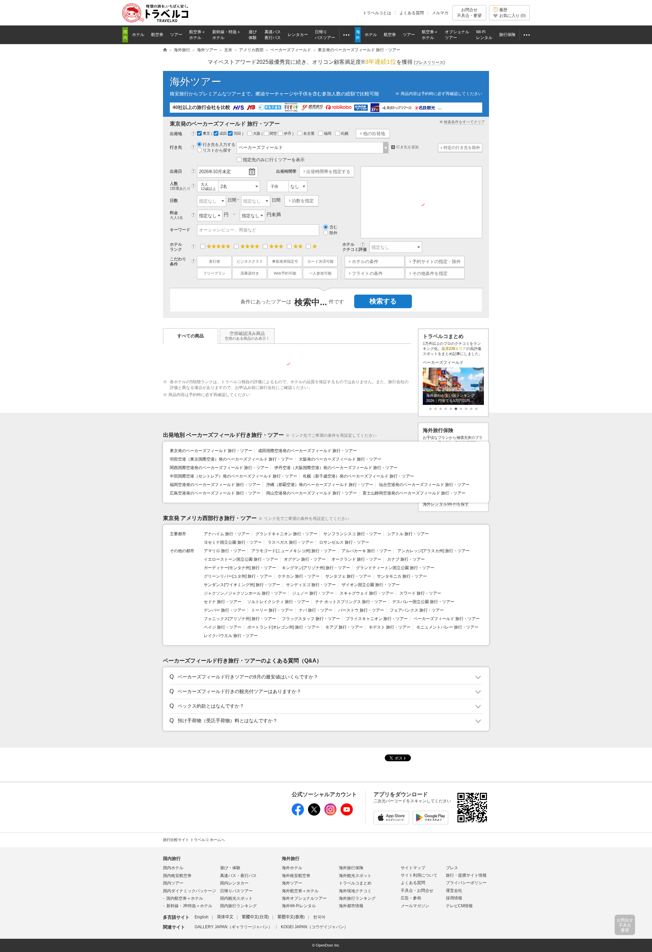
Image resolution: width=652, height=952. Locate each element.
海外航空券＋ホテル (300, 891)
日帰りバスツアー (236, 891)
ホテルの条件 (365, 261)
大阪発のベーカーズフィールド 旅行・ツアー (340, 459)
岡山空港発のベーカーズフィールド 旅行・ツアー (311, 493)
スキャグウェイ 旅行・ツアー (367, 593)
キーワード (180, 229)
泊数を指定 (303, 200)
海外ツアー (195, 81)
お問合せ (469, 12)
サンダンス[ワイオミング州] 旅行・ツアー (242, 584)
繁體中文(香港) (291, 917)
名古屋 (309, 133)
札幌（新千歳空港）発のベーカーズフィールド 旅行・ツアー (358, 476)
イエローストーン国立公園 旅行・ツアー (241, 559)
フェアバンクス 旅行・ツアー (417, 610)
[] (429, 62)
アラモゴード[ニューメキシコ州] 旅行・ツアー (293, 550)
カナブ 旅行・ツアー (406, 559)
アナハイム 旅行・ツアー (227, 533)
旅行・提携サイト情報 (466, 875)
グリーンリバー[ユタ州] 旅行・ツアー (238, 576)
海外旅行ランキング (357, 898)
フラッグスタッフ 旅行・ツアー (311, 618)
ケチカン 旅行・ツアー (299, 576)
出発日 (176, 171)
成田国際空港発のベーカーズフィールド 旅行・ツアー (307, 450)
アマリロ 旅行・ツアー (225, 550)
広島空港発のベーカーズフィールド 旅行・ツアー (215, 493)
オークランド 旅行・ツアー (356, 559)
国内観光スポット (236, 898)
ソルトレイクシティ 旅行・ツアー (278, 601)
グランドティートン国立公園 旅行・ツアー (395, 567)
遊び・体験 (230, 867)
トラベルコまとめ (355, 883)
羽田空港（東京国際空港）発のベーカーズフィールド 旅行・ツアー (231, 459)
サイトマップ (413, 867)
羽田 (238, 133)
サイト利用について (419, 875)
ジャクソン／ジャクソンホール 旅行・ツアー (245, 593)
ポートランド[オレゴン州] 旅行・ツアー (283, 627)
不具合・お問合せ (417, 890)
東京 (207, 133)
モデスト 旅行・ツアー (390, 627)
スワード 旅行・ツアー (420, 593)
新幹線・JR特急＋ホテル (189, 905)
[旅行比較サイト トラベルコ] (165, 50)
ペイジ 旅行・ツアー (222, 627)
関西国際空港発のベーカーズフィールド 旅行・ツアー (219, 467)
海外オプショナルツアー (304, 898)
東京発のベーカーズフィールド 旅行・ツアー (211, 450)
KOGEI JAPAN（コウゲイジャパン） (314, 927)
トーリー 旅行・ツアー (272, 610)
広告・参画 (411, 898)
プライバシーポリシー (466, 882)
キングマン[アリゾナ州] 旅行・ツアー (316, 567)
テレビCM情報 (459, 905)
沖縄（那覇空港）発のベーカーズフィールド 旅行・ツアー (319, 484)
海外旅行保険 (351, 867)
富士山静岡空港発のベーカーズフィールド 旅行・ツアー (414, 493)
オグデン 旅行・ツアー (305, 559)
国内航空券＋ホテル (184, 898)
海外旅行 (291, 858)
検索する (383, 301)
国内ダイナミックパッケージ (189, 891)
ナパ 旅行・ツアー (315, 610)
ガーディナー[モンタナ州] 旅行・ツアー (240, 567)
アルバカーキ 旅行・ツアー (367, 550)
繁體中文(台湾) (255, 917)
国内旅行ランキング (238, 905)
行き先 (176, 147)
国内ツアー (173, 883)
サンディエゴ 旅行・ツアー (311, 584)
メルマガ (440, 13)
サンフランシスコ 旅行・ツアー (352, 533)
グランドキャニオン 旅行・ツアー (286, 533)
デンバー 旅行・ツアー (225, 610)
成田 (223, 133)
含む (333, 227)
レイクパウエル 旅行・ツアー (231, 635)
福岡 (328, 133)
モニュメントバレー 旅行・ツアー (447, 627)
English (202, 917)
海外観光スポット (355, 875)
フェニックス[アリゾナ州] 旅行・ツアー (240, 618)
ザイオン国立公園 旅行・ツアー (371, 584)
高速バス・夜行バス (238, 875)
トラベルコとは (377, 13)
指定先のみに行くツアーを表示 (274, 159)
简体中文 (225, 917)
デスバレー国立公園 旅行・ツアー (423, 601)
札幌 (345, 133)
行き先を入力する (219, 144)
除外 (333, 232)
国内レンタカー (234, 883)
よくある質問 (411, 13)
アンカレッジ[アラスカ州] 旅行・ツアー (433, 550)
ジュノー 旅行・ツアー (313, 593)
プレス (452, 867)
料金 (176, 215)
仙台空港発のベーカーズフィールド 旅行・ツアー (424, 484)
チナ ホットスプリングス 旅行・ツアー (350, 601)
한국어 (319, 917)
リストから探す (217, 150)
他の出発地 (374, 133)
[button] (325, 677)
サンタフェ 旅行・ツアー (348, 576)
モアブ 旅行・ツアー (344, 627)
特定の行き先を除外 (461, 147)
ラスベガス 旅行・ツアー (290, 542)
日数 (174, 200)
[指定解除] (385, 147)
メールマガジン (415, 905)
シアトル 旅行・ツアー (408, 533)
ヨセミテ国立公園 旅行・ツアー (233, 542)
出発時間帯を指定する (328, 171)
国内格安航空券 (177, 875)
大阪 (257, 133)
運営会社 (454, 890)
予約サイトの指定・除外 (436, 261)
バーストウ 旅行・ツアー (361, 610)
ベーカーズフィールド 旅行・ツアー (447, 618)
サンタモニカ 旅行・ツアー (402, 576)
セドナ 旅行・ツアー (222, 601)
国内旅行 (172, 858)
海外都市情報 (351, 905)
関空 (274, 133)
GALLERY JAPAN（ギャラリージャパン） (233, 927)
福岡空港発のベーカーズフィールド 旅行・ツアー (215, 484)
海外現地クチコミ (355, 891)
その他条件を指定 (430, 273)
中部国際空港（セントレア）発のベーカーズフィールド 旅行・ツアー (233, 476)
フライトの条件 (367, 273)
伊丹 (288, 133)
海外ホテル (292, 867)
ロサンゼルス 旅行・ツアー (344, 542)
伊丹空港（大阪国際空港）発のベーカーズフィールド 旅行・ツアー (336, 467)
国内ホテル (173, 867)
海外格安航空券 (296, 875)
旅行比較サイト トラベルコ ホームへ (194, 840)
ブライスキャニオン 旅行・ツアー (377, 618)
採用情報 (454, 898)
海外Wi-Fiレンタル (299, 905)
